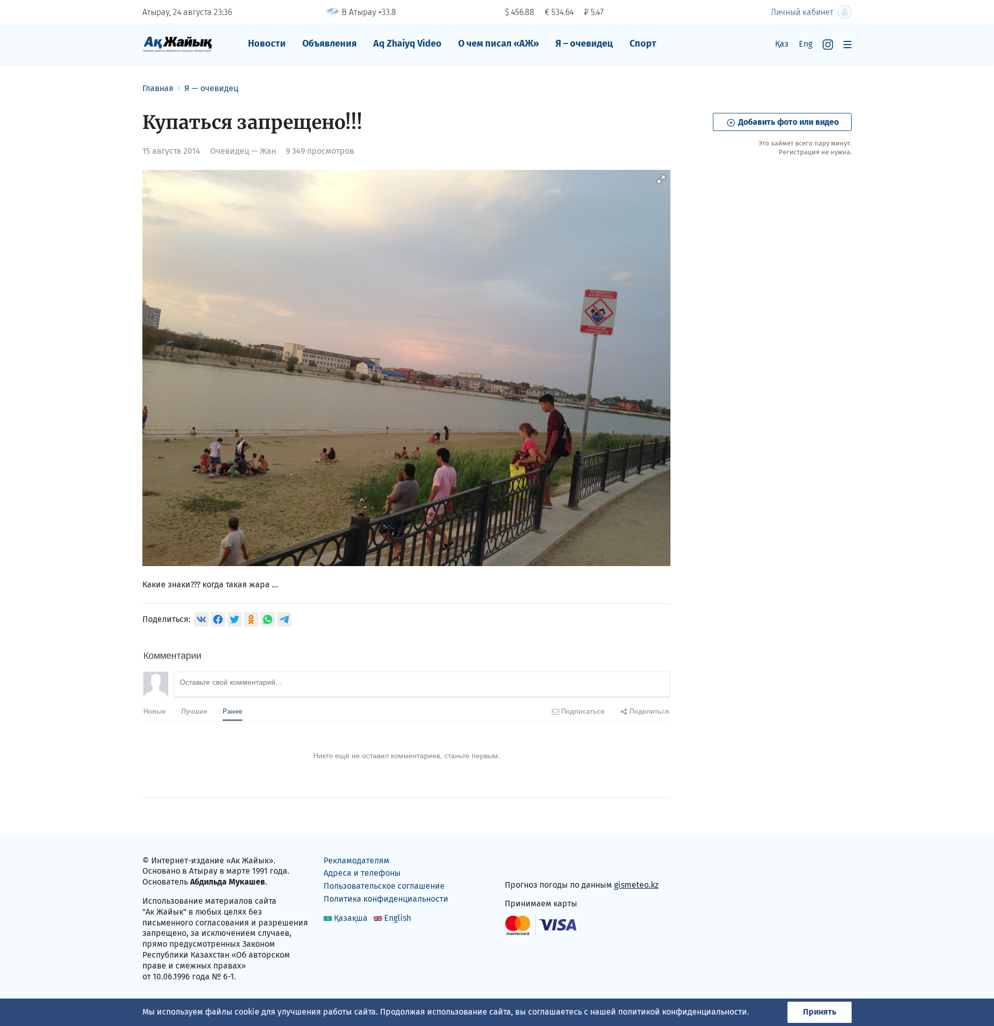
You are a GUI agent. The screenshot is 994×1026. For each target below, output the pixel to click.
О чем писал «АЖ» (498, 43)
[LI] (527, 863)
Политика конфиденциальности (386, 899)
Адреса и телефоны (362, 873)
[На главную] (177, 44)
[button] (661, 179)
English (397, 918)
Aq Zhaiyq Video (407, 43)
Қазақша (351, 918)
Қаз (781, 44)
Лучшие (194, 711)
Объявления (329, 43)
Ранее (232, 711)
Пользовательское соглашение (384, 886)
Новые (154, 711)
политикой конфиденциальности (682, 1012)
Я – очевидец (584, 43)
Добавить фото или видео (787, 122)
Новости (267, 43)
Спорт (643, 43)
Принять (819, 1012)
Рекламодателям (356, 860)
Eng (805, 44)
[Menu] (847, 44)
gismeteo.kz (636, 885)
